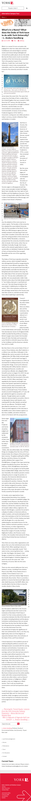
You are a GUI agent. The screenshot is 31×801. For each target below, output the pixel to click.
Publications (6, 746)
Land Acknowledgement (9, 739)
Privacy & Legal (5, 794)
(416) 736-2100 (6, 788)
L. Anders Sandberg (7, 728)
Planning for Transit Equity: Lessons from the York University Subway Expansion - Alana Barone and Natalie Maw (15, 712)
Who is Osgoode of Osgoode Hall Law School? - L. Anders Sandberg (16, 718)
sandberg (21, 40)
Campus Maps (5, 789)
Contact (5, 756)
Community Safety (6, 793)
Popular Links (12, 8)
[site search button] (18, 724)
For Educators (6, 753)
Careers (3, 797)
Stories (4, 742)
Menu (3, 17)
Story (14, 40)
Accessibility (5, 796)
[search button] (26, 8)
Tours (4, 749)
